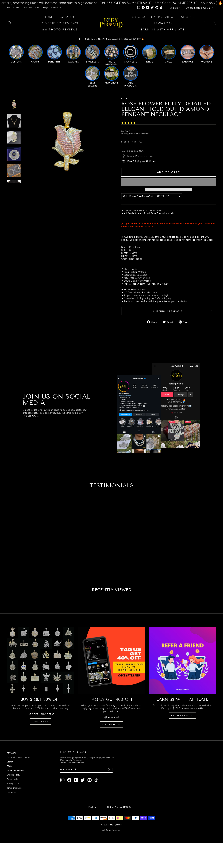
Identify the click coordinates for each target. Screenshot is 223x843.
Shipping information (168, 311)
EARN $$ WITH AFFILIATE (18, 757)
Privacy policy (13, 783)
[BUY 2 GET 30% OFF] (40, 660)
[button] (128, 123)
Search (10, 762)
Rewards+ (163, 23)
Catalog (68, 16)
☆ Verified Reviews (59, 23)
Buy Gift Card (13, 7)
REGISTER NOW (182, 715)
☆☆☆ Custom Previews (154, 16)
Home (49, 16)
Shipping (125, 133)
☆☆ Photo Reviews (60, 29)
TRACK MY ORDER (31, 7)
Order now (111, 724)
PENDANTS (40, 721)
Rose (124, 98)
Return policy (13, 779)
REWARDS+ (12, 753)
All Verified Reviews (15, 770)
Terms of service (14, 788)
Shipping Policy (13, 775)
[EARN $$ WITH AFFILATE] (182, 660)
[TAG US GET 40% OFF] (111, 660)
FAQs (45, 7)
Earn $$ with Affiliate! (163, 29)
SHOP (186, 16)
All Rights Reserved (111, 830)
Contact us (56, 7)
